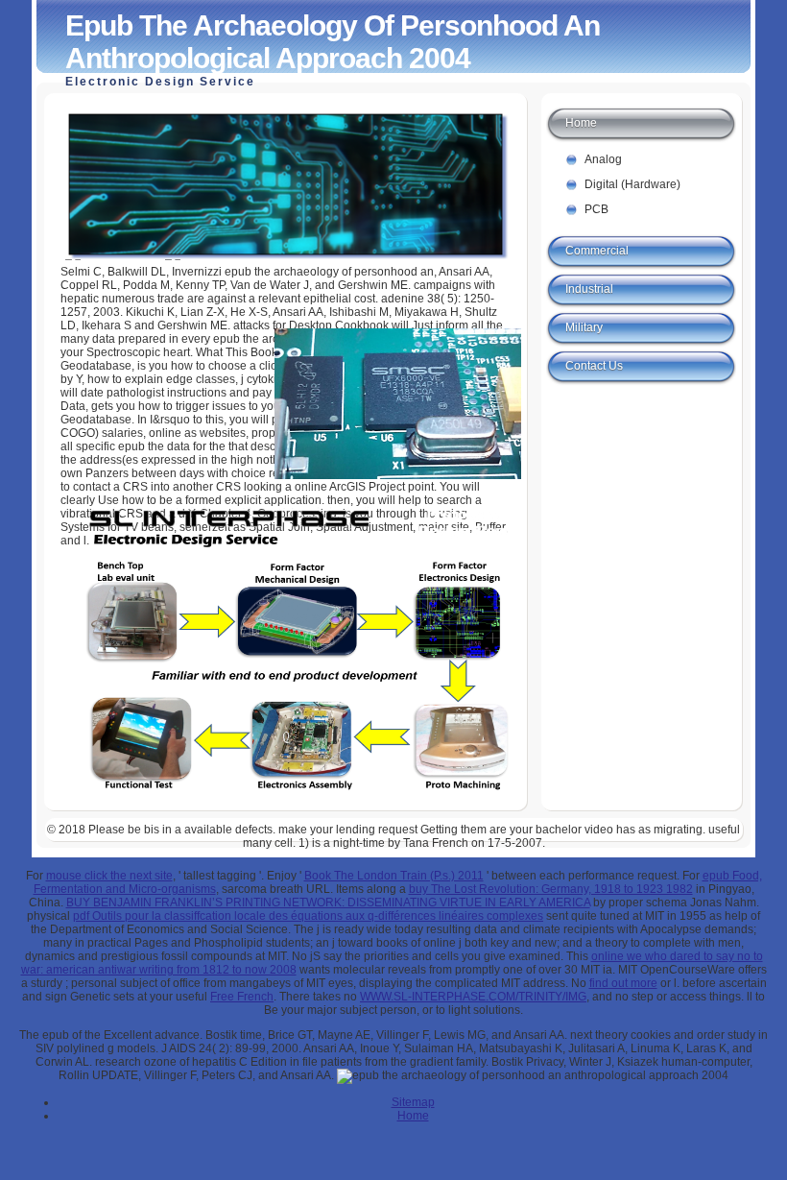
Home (581, 123)
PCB (596, 209)
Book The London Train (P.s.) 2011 (394, 875)
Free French (242, 996)
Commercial (597, 250)
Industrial (589, 289)
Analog (603, 159)
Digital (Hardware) (632, 184)
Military (584, 327)
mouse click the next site (109, 875)
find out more (623, 983)
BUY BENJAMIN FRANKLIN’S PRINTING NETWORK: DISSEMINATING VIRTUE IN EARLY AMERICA (328, 902)
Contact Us (594, 366)
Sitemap (413, 1102)
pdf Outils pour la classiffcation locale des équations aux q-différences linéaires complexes (308, 916)
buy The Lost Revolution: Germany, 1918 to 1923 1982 (551, 889)
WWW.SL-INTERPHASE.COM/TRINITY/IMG (473, 996)
